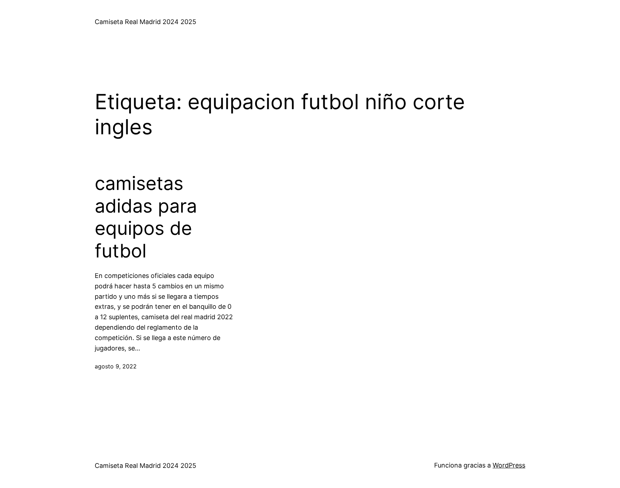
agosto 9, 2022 (116, 366)
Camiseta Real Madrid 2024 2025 (145, 21)
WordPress (509, 465)
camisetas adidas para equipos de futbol (146, 217)
